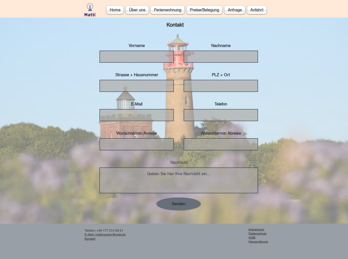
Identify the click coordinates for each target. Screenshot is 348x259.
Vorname (137, 46)
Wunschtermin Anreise (136, 133)
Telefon (220, 104)
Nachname (221, 46)
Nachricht (178, 162)
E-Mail (136, 104)
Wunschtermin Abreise (221, 133)
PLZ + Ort (221, 75)
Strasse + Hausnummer (136, 75)
